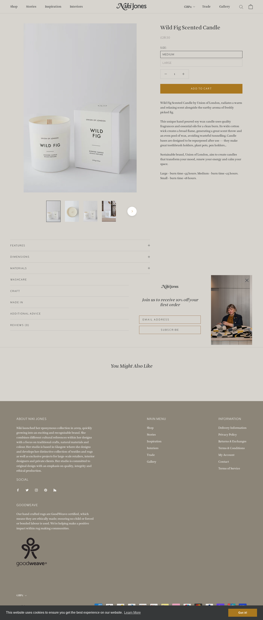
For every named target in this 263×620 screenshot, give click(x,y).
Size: (163, 47)
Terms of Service (229, 468)
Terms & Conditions (231, 448)
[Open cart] (251, 6)
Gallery (224, 6)
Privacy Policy (227, 434)
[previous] (28, 211)
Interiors (76, 6)
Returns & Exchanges (232, 441)
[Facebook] (17, 489)
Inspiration (53, 6)
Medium (168, 54)
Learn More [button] (132, 612)
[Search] (241, 7)
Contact (223, 461)
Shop (13, 6)
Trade (206, 6)
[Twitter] (27, 489)
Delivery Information (232, 428)
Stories (31, 6)
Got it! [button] (242, 612)
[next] (132, 211)
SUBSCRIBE (170, 330)
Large (167, 63)
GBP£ (188, 7)
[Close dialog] (246, 280)
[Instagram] (36, 489)
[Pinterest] (45, 489)
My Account (226, 455)
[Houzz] (54, 489)
